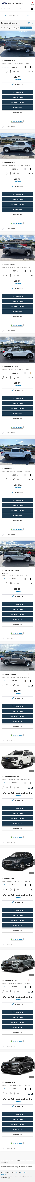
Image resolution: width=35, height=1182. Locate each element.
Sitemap (17, 1172)
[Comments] (29, 71)
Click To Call (17, 113)
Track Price (19, 84)
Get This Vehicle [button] (17, 92)
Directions (15, 9)
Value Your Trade (17, 97)
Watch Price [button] (17, 108)
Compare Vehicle (10, 126)
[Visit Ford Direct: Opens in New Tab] (12, 1177)
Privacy (21, 1172)
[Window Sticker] (32, 71)
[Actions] (31, 60)
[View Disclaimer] (18, 71)
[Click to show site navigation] (32, 9)
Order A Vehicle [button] (26, 28)
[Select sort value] (32, 23)
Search (28, 15)
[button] (6, 9)
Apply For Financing (17, 102)
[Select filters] (29, 23)
